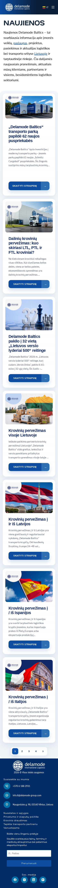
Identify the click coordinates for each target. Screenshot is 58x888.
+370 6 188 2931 (21, 786)
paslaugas (20, 43)
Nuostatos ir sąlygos (16, 813)
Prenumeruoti (28, 863)
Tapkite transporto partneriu (21, 824)
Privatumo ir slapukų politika (21, 817)
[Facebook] (15, 879)
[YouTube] (42, 879)
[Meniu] (53, 7)
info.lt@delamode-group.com (27, 795)
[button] (45, 7)
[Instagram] (24, 879)
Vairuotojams (11, 828)
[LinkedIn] (33, 879)
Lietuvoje (40, 53)
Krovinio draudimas (15, 820)
